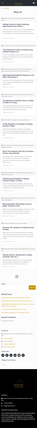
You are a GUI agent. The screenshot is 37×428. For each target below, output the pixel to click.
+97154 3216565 (8, 338)
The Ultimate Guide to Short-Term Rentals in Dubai (15, 312)
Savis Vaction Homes (9, 347)
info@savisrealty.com (9, 344)
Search (3, 284)
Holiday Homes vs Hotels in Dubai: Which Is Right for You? (16, 301)
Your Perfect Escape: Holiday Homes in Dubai (13, 309)
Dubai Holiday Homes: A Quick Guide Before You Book (15, 297)
